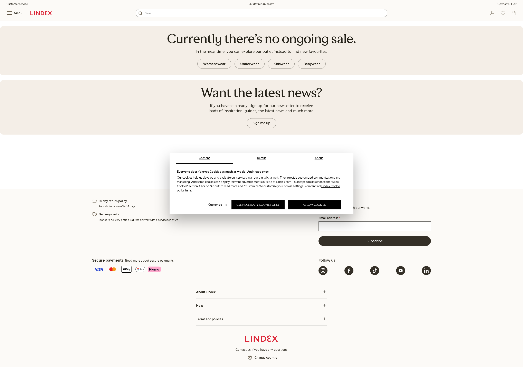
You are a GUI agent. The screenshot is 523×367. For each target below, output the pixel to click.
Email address (329, 218)
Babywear (312, 64)
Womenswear (214, 64)
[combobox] (261, 13)
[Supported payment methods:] (204, 269)
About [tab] (319, 158)
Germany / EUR (506, 4)
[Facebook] (348, 270)
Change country (266, 357)
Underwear (249, 64)
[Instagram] (322, 270)
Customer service (17, 4)
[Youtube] (400, 270)
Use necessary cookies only (258, 205)
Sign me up (261, 123)
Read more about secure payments (149, 260)
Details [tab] (261, 158)
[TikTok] (374, 270)
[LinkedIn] (426, 270)
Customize (215, 205)
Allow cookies (314, 205)
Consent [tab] (204, 158)
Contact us (243, 350)
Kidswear (281, 64)
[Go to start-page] (41, 13)
